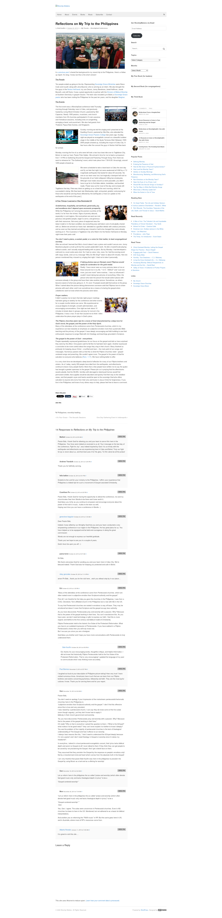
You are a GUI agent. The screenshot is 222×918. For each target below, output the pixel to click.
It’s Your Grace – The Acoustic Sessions (71, 417)
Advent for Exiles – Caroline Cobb (144, 226)
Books (82, 14)
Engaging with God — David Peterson (146, 252)
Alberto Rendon (65, 829)
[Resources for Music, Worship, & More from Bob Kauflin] (63, 6)
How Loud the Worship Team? (143, 169)
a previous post (63, 72)
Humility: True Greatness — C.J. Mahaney (147, 257)
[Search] (164, 48)
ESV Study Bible (139, 255)
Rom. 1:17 (87, 357)
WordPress (144, 910)
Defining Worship (139, 161)
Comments (142, 108)
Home (59, 14)
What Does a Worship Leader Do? (144, 190)
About (67, 14)
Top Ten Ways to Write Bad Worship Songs (147, 187)
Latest (134, 108)
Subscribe (99, 14)
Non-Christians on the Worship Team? (146, 179)
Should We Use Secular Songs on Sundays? (148, 184)
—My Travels (84, 28)
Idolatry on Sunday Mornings (143, 172)
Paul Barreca (64, 669)
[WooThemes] (162, 910)
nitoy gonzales (65, 574)
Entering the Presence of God (143, 164)
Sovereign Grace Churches (142, 283)
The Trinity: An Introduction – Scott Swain (147, 236)
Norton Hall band (73, 89)
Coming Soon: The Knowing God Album (151, 147)
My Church (137, 281)
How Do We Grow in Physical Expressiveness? (149, 167)
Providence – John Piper (141, 234)
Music (90, 14)
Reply (121, 436)
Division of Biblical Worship (117, 92)
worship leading (73, 412)
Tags (150, 108)
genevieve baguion (67, 516)
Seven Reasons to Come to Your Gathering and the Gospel (149, 121)
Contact (109, 14)
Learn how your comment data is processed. (103, 900)
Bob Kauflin (61, 28)
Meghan (122, 97)
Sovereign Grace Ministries (105, 84)
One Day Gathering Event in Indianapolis (112, 417)
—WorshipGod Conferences (98, 28)
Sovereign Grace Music (141, 286)
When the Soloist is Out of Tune (144, 192)
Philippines (61, 412)
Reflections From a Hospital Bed (149, 112)
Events (74, 14)
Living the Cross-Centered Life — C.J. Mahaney (149, 260)
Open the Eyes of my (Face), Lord (144, 182)
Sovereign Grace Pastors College (93, 134)
